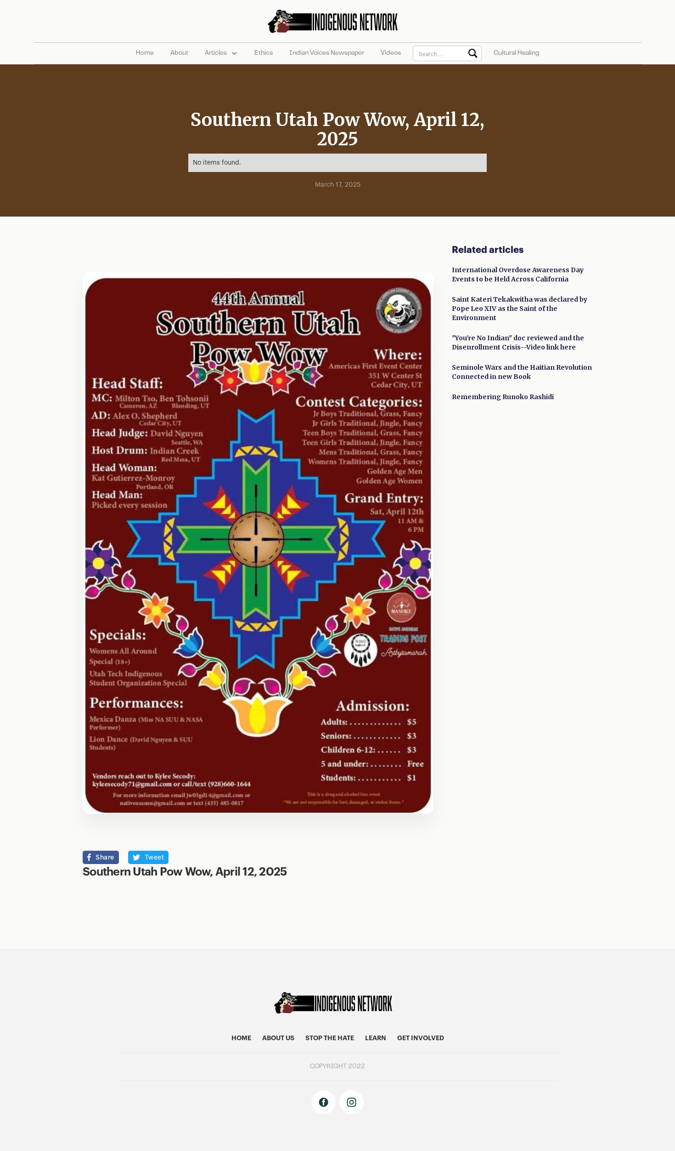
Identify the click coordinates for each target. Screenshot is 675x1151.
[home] (337, 21)
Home (145, 53)
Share (105, 857)
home (241, 1038)
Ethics (263, 53)
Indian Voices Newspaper (326, 53)
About (179, 53)
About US (278, 1038)
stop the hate (329, 1038)
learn (375, 1038)
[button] (221, 53)
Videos (391, 53)
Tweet (154, 857)
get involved (420, 1038)
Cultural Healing (516, 53)
